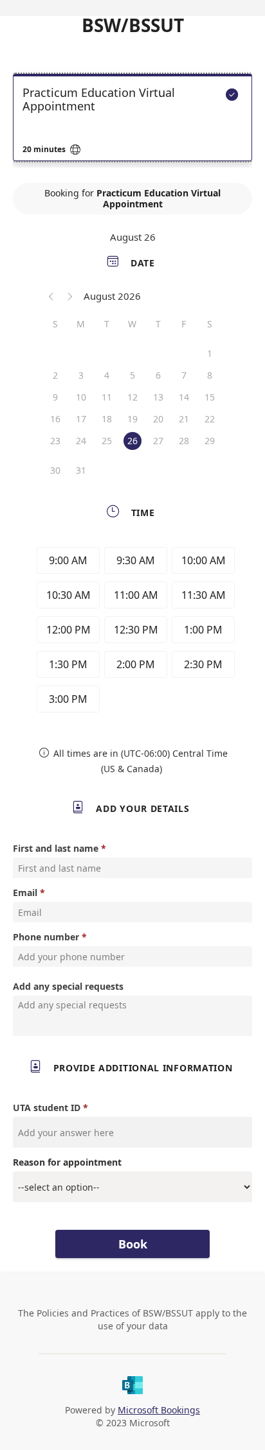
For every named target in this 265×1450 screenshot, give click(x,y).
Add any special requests (68, 986)
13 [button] (158, 397)
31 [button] (81, 470)
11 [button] (107, 397)
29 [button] (210, 441)
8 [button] (209, 375)
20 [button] (158, 419)
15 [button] (210, 397)
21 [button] (184, 419)
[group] (132, 631)
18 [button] (107, 419)
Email (25, 892)
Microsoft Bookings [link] (159, 1410)
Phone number (46, 937)
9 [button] (55, 397)
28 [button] (184, 441)
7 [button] (184, 375)
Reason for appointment (67, 1162)
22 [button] (210, 419)
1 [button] (209, 353)
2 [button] (55, 375)
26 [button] (132, 441)
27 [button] (158, 441)
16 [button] (55, 419)
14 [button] (184, 397)
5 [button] (132, 375)
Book (132, 1244)
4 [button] (106, 375)
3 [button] (81, 375)
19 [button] (132, 419)
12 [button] (132, 397)
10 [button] (81, 397)
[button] (51, 296)
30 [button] (55, 470)
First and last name (55, 848)
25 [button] (107, 441)
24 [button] (81, 441)
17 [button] (81, 419)
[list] (132, 121)
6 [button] (158, 375)
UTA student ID (46, 1107)
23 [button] (55, 441)
